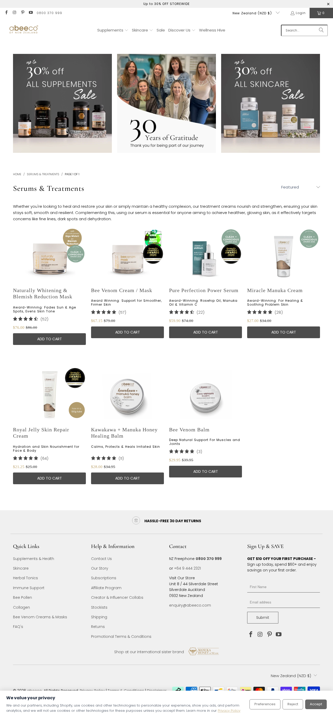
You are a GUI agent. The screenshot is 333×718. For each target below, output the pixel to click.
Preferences (265, 704)
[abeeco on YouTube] (30, 13)
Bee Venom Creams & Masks (40, 617)
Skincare (21, 568)
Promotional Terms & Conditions (121, 636)
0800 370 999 (49, 13)
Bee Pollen (22, 597)
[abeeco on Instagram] (14, 13)
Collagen (21, 607)
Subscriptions (103, 578)
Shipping (99, 617)
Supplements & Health (33, 558)
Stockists (99, 607)
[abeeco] (23, 30)
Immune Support (28, 587)
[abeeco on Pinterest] (22, 13)
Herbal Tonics (25, 578)
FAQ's (18, 626)
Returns (98, 626)
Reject (292, 704)
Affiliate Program (106, 587)
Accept (316, 704)
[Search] (321, 30)
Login (301, 13)
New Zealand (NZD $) (253, 13)
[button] (113, 30)
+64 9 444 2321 (187, 568)
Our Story (99, 568)
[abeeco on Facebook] (6, 13)
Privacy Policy (229, 710)
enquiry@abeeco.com (190, 605)
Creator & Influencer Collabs (117, 597)
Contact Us (101, 558)
